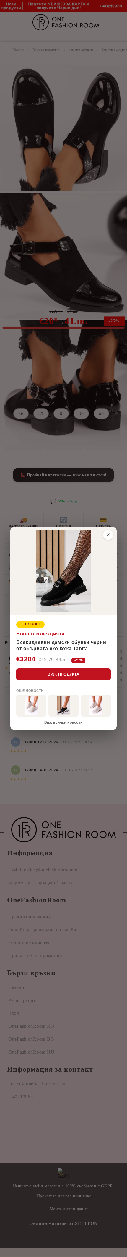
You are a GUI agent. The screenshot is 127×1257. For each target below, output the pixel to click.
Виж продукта (63, 674)
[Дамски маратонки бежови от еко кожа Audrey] (31, 706)
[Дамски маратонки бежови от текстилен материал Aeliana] (96, 706)
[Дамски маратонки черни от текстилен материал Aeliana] (63, 706)
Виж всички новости (63, 722)
